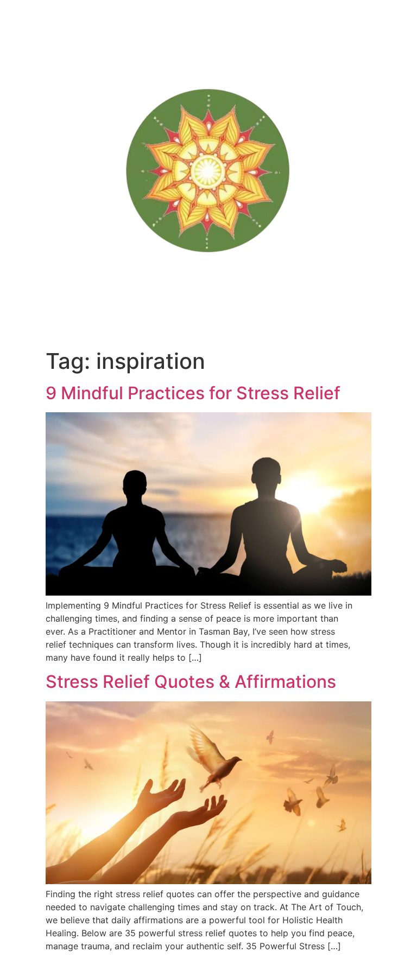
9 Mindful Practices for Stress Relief (193, 393)
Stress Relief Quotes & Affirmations (191, 681)
